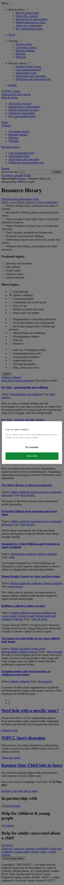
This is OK (32, 456)
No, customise (31, 447)
